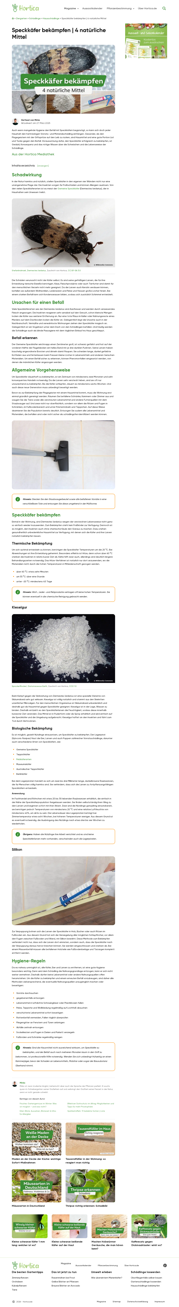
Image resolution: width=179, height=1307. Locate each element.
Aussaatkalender (92, 8)
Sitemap (117, 1301)
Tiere (14, 1289)
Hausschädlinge (51, 18)
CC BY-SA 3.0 (74, 270)
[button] (78, 8)
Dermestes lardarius (36, 270)
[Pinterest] (165, 1265)
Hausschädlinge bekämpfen (145, 1285)
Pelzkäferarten (23, 759)
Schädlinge (35, 18)
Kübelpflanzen (19, 1285)
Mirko (22, 1082)
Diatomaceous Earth (37, 686)
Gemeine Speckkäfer (68, 188)
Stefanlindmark (19, 270)
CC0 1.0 (72, 686)
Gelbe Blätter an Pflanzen (65, 1281)
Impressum (160, 1301)
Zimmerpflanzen (20, 1277)
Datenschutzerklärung (137, 1301)
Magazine (101, 1301)
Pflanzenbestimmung (119, 8)
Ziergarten (21, 18)
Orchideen (17, 1281)
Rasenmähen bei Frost (63, 1277)
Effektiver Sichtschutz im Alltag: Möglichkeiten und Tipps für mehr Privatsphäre (90, 1105)
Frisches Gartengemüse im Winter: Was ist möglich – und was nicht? (38, 1105)
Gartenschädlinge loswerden (146, 1281)
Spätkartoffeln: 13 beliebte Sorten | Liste (86, 1111)
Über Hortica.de (147, 8)
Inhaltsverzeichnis (30, 165)
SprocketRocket (19, 686)
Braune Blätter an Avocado (66, 1285)
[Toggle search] (164, 8)
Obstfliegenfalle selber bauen (146, 1277)
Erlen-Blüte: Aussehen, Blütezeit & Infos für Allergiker (38, 1112)
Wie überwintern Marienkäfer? (106, 1277)
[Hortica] (25, 8)
